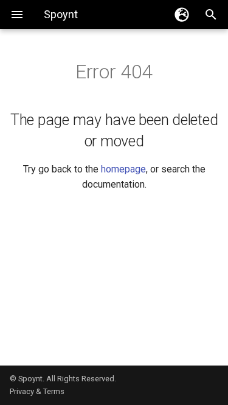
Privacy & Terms (37, 391)
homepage (123, 169)
